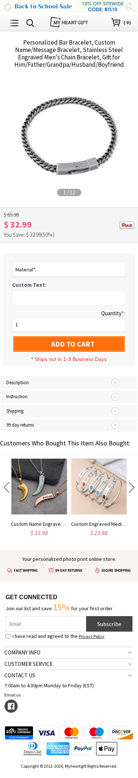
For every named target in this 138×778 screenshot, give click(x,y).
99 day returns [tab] (20, 425)
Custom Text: (29, 284)
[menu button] (14, 22)
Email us (12, 695)
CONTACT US (19, 675)
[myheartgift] (69, 21)
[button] (6, 487)
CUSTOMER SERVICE (28, 663)
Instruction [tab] (17, 396)
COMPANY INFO (22, 652)
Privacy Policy (92, 636)
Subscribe (109, 624)
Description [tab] (17, 382)
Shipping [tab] (15, 411)
